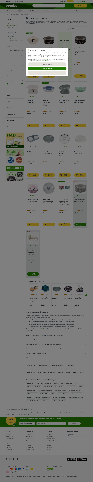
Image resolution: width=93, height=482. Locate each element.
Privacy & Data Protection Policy (44, 60)
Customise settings (47, 64)
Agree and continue (47, 68)
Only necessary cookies (47, 73)
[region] (47, 62)
